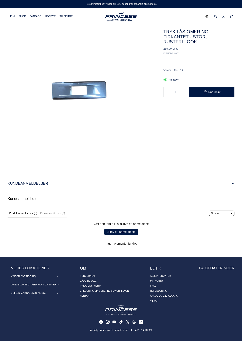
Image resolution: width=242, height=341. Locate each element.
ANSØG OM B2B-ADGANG (164, 295)
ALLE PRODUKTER (160, 276)
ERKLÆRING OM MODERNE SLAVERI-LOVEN (104, 291)
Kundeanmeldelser (28, 183)
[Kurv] (232, 16)
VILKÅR (154, 301)
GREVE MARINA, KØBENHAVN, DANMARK (33, 284)
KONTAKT (85, 295)
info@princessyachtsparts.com (109, 330)
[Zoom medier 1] (81, 98)
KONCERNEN (87, 276)
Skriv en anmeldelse (121, 231)
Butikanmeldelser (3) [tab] (52, 213)
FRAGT (154, 285)
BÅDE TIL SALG (88, 281)
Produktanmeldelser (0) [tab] (23, 213)
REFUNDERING (158, 291)
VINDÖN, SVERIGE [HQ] (23, 276)
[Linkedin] (141, 322)
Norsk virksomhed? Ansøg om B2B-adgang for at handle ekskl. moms (121, 4)
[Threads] (134, 322)
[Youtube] (114, 322)
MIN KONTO (156, 281)
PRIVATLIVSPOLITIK (90, 285)
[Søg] (215, 16)
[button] (206, 16)
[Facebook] (101, 322)
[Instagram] (107, 322)
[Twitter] (127, 322)
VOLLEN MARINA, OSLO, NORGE (28, 293)
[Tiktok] (121, 322)
